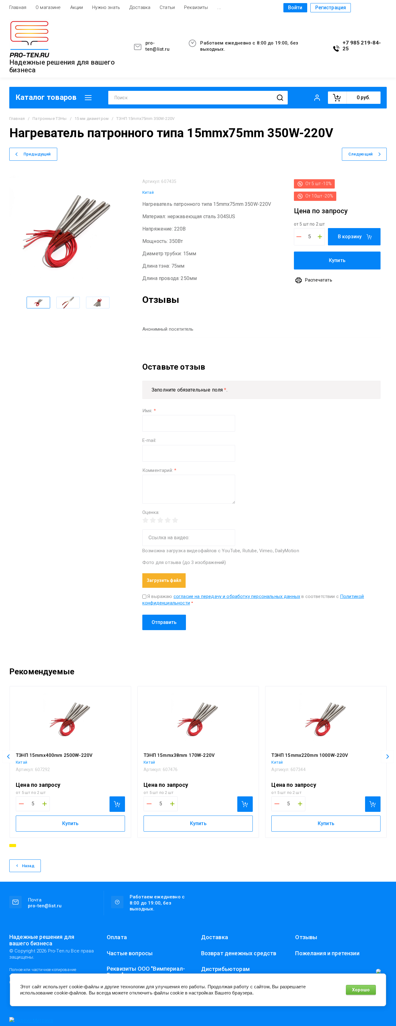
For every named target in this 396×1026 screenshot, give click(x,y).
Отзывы (306, 937)
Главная (17, 7)
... (219, 7)
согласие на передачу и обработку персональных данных (237, 596)
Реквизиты (196, 7)
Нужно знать (106, 7)
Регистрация (330, 8)
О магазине (48, 7)
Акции (76, 7)
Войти (295, 8)
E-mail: (149, 440)
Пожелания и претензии (327, 953)
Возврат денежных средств (239, 953)
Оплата (117, 937)
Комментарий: (159, 470)
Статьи (167, 7)
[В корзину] (117, 804)
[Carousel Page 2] (20, 845)
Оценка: (150, 512)
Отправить (164, 622)
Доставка (139, 7)
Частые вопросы (130, 953)
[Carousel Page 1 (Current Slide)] (12, 845)
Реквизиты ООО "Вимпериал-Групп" (146, 972)
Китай (148, 192)
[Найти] (280, 98)
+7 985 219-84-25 (361, 46)
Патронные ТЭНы (49, 118)
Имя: (149, 410)
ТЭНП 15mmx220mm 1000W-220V (309, 755)
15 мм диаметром (92, 118)
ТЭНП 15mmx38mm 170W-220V (179, 755)
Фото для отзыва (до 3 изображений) (184, 562)
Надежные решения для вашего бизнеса (62, 66)
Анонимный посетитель (167, 329)
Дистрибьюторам (225, 969)
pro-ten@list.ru (157, 46)
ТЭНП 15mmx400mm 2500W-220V (54, 755)
